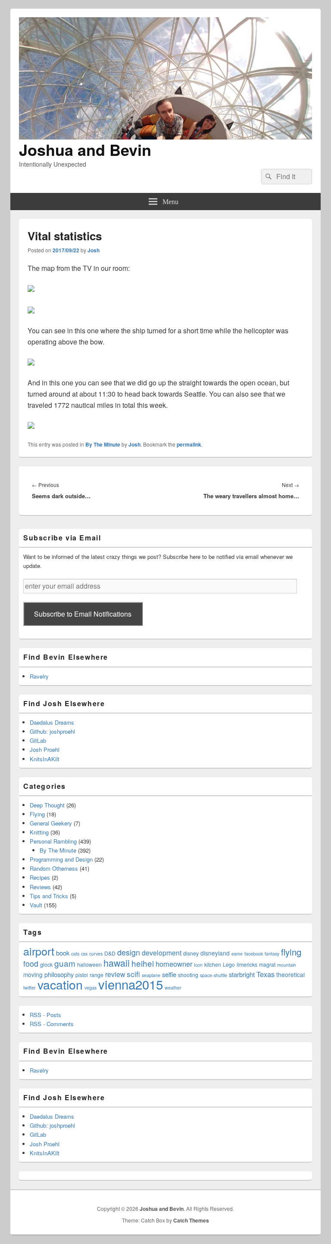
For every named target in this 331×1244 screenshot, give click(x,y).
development (161, 952)
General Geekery (51, 823)
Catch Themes (191, 1220)
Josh (93, 250)
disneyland (215, 953)
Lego (229, 964)
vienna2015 (130, 984)
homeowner (174, 964)
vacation (60, 984)
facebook (253, 953)
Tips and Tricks (49, 896)
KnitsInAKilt (44, 759)
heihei (142, 963)
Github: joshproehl (52, 731)
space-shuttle (213, 975)
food (30, 963)
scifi (133, 973)
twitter (29, 987)
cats (75, 953)
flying (291, 951)
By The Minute (102, 444)
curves (96, 953)
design (128, 952)
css (84, 953)
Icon (198, 965)
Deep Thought (47, 805)
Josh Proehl (44, 749)
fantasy (272, 953)
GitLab (38, 740)
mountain (286, 965)
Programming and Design (61, 859)
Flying (37, 814)
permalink (189, 444)
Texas (265, 974)
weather (173, 987)
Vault (36, 905)
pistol (81, 974)
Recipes (40, 877)
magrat (267, 964)
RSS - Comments (52, 1024)
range (96, 974)
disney (191, 953)
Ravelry (39, 676)
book (62, 952)
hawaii (116, 962)
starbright (242, 974)
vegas (90, 987)
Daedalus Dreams (52, 722)
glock (46, 964)
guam (64, 963)
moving (33, 974)
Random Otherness (54, 868)
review (115, 974)
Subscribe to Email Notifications (82, 614)
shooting (188, 974)
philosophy (59, 974)
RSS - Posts (45, 1015)
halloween (89, 964)
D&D (110, 953)
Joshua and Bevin (85, 149)
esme (237, 953)
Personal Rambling (53, 841)
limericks (247, 964)
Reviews (40, 887)
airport (38, 951)
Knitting (39, 832)
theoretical (290, 974)
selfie (169, 974)
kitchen (212, 964)
